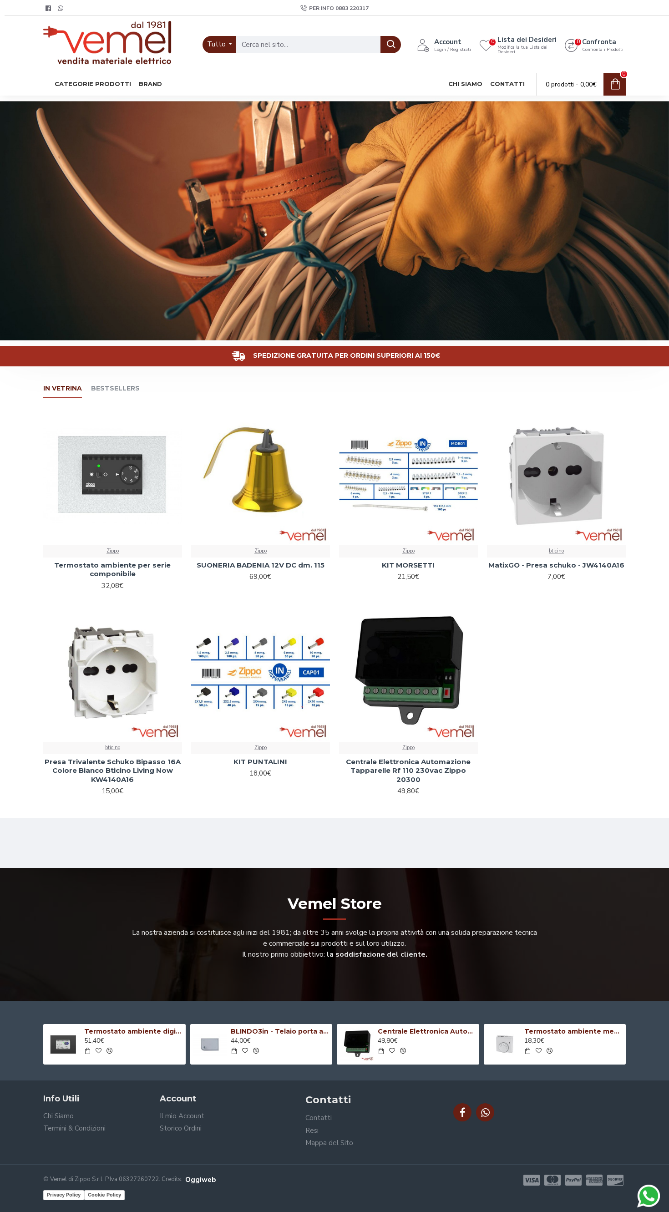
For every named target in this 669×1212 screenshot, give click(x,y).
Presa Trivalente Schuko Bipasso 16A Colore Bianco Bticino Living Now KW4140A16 (113, 770)
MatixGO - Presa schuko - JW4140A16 (556, 565)
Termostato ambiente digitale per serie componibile (133, 1031)
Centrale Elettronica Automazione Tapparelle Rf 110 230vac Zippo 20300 (408, 770)
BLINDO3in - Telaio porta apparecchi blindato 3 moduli (280, 1031)
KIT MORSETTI (408, 565)
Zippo (112, 551)
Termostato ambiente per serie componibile (112, 569)
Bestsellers (115, 388)
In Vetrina (62, 388)
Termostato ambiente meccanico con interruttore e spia (573, 1031)
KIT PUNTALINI (260, 761)
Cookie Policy (104, 1195)
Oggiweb (200, 1179)
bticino (556, 551)
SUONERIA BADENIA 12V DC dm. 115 (260, 565)
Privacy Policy (64, 1195)
